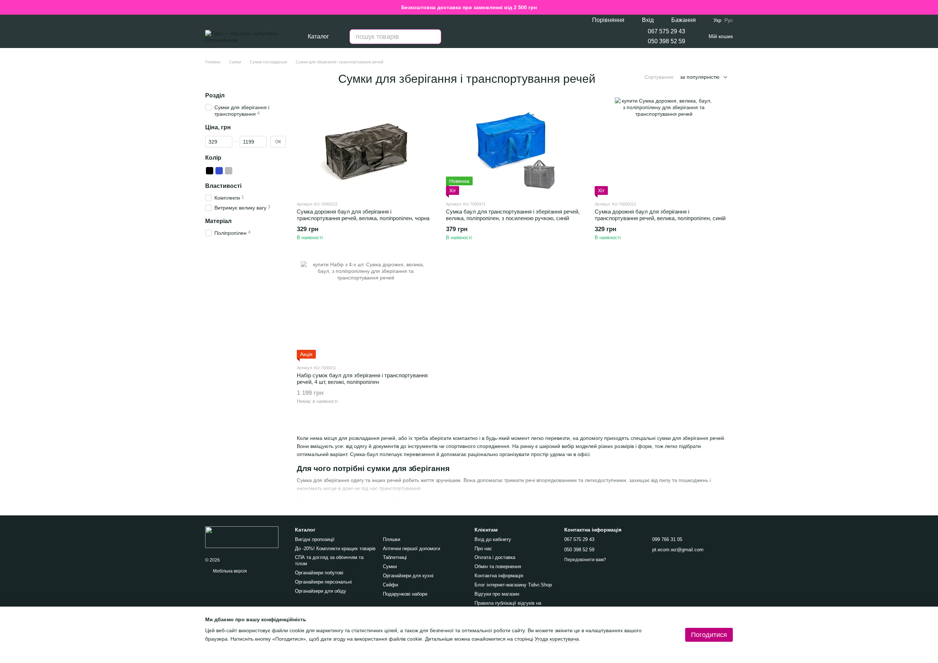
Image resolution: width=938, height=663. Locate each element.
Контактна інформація (498, 575)
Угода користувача (557, 639)
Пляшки (391, 539)
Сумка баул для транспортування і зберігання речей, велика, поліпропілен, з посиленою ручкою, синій (513, 214)
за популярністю (700, 77)
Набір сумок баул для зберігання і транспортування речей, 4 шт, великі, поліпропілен (362, 378)
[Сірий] (228, 170)
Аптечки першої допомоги (411, 548)
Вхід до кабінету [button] (492, 539)
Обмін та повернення (497, 566)
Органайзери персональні (323, 582)
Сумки (390, 566)
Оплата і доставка (494, 557)
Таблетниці (395, 557)
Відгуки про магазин (496, 594)
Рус (728, 20)
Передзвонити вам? (585, 559)
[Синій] (219, 170)
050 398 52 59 (666, 41)
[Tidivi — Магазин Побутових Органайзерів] (241, 536)
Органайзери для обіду (320, 591)
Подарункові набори (405, 594)
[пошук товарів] (433, 36)
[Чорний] (209, 170)
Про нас (483, 548)
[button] (932, 7)
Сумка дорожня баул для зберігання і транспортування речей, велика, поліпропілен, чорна (363, 214)
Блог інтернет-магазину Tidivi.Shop (513, 585)
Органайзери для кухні (408, 575)
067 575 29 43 (666, 31)
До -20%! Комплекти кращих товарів (335, 548)
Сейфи (390, 585)
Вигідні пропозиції (315, 539)
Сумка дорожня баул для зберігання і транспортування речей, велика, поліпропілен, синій (660, 214)
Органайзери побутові (319, 572)
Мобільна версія (229, 571)
